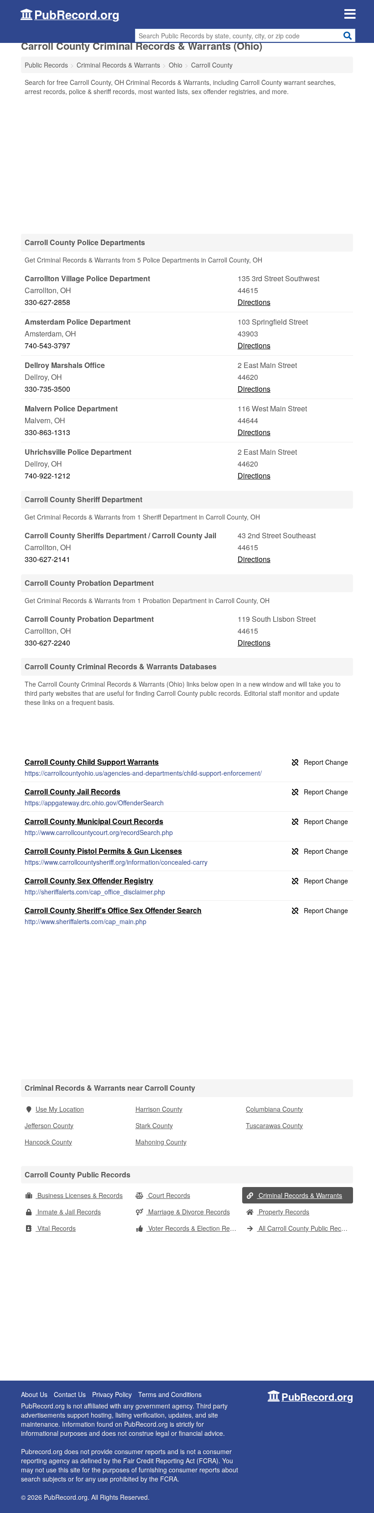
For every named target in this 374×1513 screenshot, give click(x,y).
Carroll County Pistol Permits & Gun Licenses (103, 851)
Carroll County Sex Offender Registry (89, 880)
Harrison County (158, 1109)
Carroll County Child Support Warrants (92, 761)
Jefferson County (49, 1125)
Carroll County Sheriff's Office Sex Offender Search (113, 910)
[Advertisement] (187, 164)
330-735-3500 (47, 389)
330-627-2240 (47, 642)
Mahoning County (161, 1141)
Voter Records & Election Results (194, 1228)
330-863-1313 (47, 432)
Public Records (46, 64)
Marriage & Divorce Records (188, 1211)
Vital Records (56, 1228)
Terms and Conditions (170, 1394)
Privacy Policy (112, 1394)
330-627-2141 (47, 559)
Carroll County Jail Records (72, 791)
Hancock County (48, 1141)
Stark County (154, 1125)
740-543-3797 (47, 345)
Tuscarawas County (274, 1125)
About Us (34, 1394)
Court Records (168, 1195)
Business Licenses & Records (79, 1195)
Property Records (283, 1211)
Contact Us (70, 1394)
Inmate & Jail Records (68, 1211)
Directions (254, 302)
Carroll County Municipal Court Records (94, 821)
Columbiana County (274, 1109)
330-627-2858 (47, 302)
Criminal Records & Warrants (299, 1195)
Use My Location (60, 1109)
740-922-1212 (47, 475)
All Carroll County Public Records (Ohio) (305, 1228)
